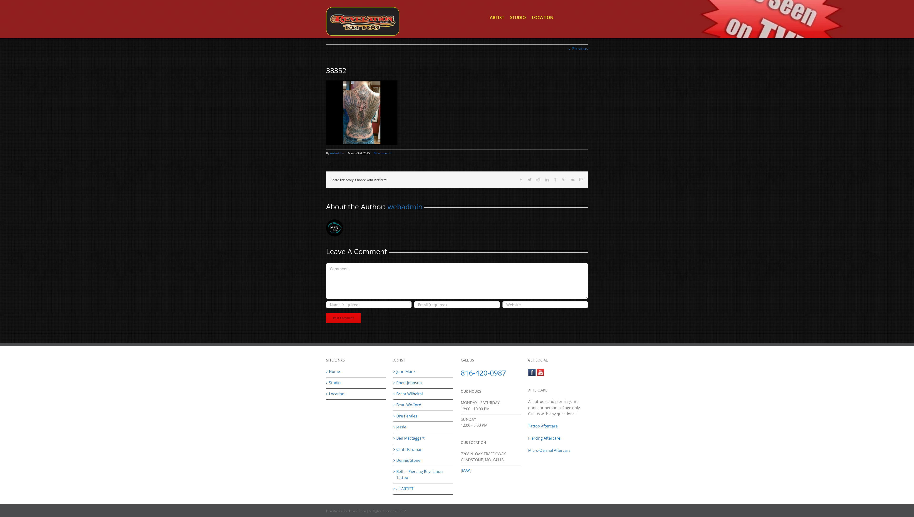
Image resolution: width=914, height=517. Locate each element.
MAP (466, 470)
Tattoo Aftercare (543, 426)
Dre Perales (406, 416)
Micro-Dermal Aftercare (549, 450)
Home (334, 371)
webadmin (337, 153)
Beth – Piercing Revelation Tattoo (419, 474)
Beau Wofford (408, 404)
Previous (580, 48)
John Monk (405, 371)
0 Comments (382, 153)
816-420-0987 (483, 373)
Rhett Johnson (409, 382)
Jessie (401, 427)
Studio (335, 382)
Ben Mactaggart (410, 438)
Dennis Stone (408, 460)
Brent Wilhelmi (409, 394)
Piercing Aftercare (544, 438)
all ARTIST (404, 488)
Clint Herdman (409, 449)
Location (336, 394)
